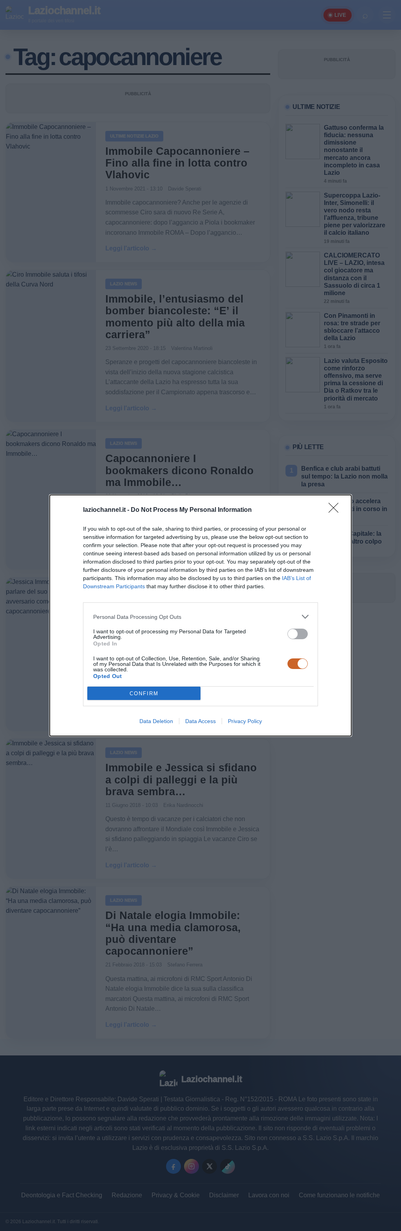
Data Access (200, 721)
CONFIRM (144, 693)
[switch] (297, 634)
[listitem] (200, 617)
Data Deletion (156, 721)
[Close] (336, 510)
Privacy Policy (245, 721)
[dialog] (200, 615)
